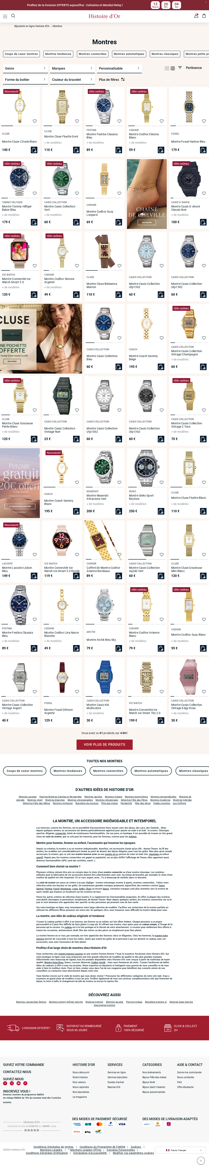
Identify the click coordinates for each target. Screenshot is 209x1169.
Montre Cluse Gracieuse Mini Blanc (186, 569)
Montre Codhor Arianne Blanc (144, 634)
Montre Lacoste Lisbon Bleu (17, 569)
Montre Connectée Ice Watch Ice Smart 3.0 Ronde (62, 569)
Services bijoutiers (117, 1077)
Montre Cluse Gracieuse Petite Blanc (17, 425)
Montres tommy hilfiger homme (66, 1002)
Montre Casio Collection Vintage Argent (17, 706)
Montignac (65, 888)
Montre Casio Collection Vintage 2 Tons (186, 425)
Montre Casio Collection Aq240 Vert (144, 569)
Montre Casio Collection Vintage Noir (59, 430)
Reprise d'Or (114, 1087)
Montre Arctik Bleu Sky (101, 639)
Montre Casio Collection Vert (59, 208)
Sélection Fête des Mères (36, 803)
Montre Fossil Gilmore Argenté (58, 711)
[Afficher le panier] (204, 16)
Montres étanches (55, 800)
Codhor (94, 962)
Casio (162, 885)
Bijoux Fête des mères (154, 1077)
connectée (60, 833)
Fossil (56, 888)
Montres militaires (63, 803)
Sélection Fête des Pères (134, 800)
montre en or (111, 854)
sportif (39, 857)
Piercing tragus (134, 1002)
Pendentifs (126, 803)
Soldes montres (161, 803)
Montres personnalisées (164, 796)
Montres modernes (160, 800)
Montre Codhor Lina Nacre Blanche (61, 634)
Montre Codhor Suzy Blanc (188, 634)
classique (154, 854)
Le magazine (80, 1097)
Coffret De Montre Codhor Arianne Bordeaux (103, 569)
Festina (48, 888)
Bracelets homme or (156, 1002)
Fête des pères (143, 803)
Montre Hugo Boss (53, 962)
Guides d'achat (116, 1082)
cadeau (68, 927)
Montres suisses (28, 796)
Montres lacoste (114, 1002)
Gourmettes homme (104, 1005)
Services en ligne (117, 1072)
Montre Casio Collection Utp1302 (144, 285)
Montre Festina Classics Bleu (102, 136)
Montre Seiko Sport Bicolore (141, 497)
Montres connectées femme (31, 1002)
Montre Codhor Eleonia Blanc (144, 136)
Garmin (40, 888)
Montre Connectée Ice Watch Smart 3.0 (16, 280)
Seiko (82, 888)
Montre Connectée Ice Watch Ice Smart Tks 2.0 (145, 711)
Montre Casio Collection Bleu (102, 357)
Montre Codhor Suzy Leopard (100, 213)
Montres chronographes (80, 800)
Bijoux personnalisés (153, 1092)
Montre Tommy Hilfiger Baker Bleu (17, 208)
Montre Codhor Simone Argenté (59, 280)
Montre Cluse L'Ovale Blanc (19, 141)
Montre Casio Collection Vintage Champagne (186, 352)
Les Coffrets (179, 803)
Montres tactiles (93, 796)
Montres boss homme (181, 1002)
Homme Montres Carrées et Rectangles (60, 796)
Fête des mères (109, 803)
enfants (133, 836)
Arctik (102, 962)
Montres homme (94, 1002)
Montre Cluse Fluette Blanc (188, 497)
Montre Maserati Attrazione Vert (97, 497)
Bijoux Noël (148, 1082)
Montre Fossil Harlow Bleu (188, 141)
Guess (106, 888)
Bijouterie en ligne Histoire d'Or (31, 26)
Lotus (75, 888)
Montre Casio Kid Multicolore (98, 706)
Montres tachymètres (136, 796)
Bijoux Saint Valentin (153, 1087)
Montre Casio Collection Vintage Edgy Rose (186, 706)
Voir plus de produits (104, 745)
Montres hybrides (182, 800)
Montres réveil (35, 800)
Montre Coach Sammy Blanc (58, 502)
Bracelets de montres (87, 803)
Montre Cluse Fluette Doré (61, 136)
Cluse (88, 888)
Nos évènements (151, 1072)
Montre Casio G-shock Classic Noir (185, 208)
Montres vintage (113, 796)
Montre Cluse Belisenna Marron (102, 285)
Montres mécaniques (107, 800)
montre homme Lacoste (70, 954)
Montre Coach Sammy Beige (143, 357)
